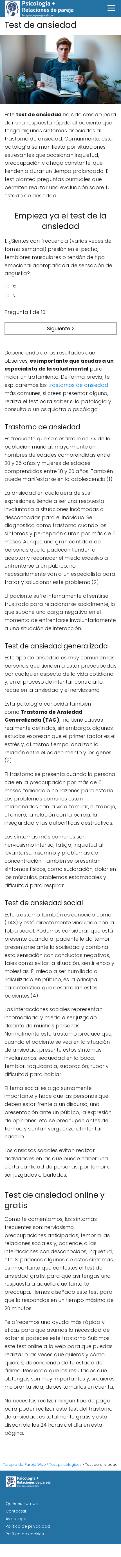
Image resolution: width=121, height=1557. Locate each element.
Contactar (16, 1511)
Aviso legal (16, 1519)
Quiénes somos (22, 1503)
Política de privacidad (28, 1526)
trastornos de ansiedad (78, 385)
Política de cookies (25, 1534)
